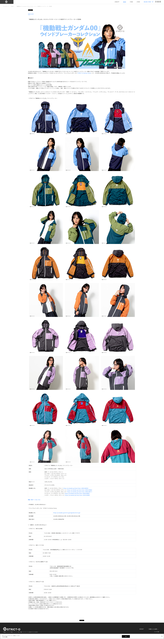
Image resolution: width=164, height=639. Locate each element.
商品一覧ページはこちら (34, 499)
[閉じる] (162, 636)
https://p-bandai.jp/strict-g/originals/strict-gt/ (66, 512)
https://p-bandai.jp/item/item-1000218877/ (79, 491)
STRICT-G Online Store (84, 73)
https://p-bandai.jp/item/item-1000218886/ (77, 495)
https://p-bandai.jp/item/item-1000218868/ (79, 490)
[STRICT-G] (8, 2)
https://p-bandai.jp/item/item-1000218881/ (77, 493)
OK (126, 636)
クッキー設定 (156, 631)
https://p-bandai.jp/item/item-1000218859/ (75, 488)
